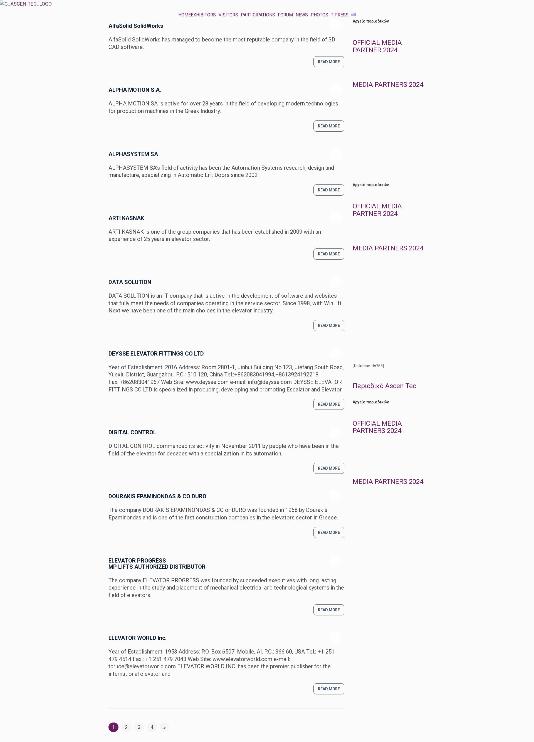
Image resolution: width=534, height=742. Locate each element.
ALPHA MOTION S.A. (134, 90)
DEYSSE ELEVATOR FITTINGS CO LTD (156, 353)
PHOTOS (319, 15)
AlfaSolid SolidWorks (135, 26)
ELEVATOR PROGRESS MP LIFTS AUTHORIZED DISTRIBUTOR (157, 563)
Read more (329, 62)
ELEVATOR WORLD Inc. (137, 638)
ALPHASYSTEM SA (133, 154)
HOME (184, 15)
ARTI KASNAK (126, 218)
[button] (205, 15)
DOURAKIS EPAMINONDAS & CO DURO (157, 496)
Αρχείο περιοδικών (371, 21)
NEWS (302, 15)
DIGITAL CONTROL (132, 432)
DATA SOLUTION (129, 282)
